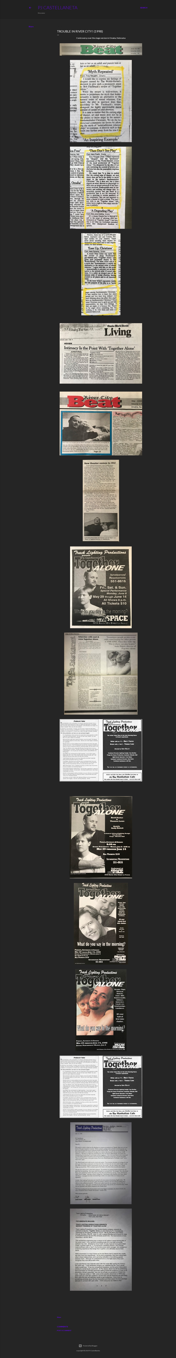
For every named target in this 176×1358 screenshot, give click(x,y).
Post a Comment (64, 1330)
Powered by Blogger (90, 1346)
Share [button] (31, 26)
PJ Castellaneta (57, 7)
